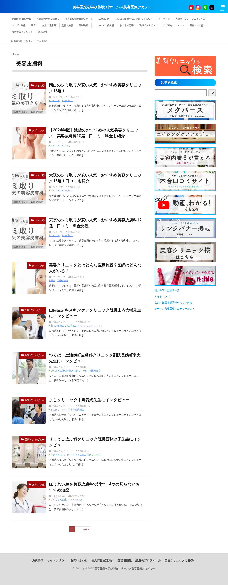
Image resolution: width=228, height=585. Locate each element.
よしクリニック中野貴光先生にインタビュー (89, 400)
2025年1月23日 (74, 97)
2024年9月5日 (73, 187)
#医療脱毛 (95, 371)
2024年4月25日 (84, 367)
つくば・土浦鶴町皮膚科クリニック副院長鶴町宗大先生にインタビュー (95, 358)
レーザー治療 (18, 25)
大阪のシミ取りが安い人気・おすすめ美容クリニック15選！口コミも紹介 (95, 178)
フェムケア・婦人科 (103, 25)
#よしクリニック (58, 410)
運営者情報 (125, 560)
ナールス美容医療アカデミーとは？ (175, 308)
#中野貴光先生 (76, 410)
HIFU (34, 25)
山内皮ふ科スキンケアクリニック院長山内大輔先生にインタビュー (95, 313)
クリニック (38, 130)
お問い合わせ (79, 560)
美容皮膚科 (42, 41)
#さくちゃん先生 (58, 500)
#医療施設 (62, 281)
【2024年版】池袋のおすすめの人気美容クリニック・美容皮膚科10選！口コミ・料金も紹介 (93, 133)
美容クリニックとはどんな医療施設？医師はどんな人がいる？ (95, 268)
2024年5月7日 (83, 322)
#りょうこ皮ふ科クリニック (85, 455)
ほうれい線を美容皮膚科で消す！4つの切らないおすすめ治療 (94, 487)
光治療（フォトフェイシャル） (191, 19)
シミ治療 (40, 85)
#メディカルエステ (59, 455)
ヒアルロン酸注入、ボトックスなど (134, 19)
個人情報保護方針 (102, 560)
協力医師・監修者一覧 (167, 290)
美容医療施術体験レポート (79, 19)
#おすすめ (54, 101)
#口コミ (66, 146)
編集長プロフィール (148, 560)
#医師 (52, 281)
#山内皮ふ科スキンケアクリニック (85, 326)
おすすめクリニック (22, 32)
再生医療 (83, 25)
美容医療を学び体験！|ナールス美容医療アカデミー (114, 7)
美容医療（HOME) (21, 19)
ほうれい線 (38, 485)
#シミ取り (67, 101)
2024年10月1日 (76, 142)
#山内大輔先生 (56, 326)
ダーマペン (164, 19)
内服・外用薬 (49, 25)
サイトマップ (162, 296)
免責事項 (37, 560)
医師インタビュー (148, 25)
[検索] (212, 92)
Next (85, 529)
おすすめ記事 (127, 25)
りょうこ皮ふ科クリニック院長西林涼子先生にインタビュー (95, 442)
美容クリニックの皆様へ (180, 560)
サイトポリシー (57, 560)
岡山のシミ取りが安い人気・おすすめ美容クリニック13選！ (95, 88)
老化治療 (42, 32)
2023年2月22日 (76, 496)
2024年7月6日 (76, 277)
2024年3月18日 (84, 451)
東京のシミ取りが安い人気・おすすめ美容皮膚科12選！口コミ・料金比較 (95, 223)
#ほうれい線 (75, 500)
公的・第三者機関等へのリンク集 (173, 302)
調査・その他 (196, 25)
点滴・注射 (67, 25)
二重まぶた (104, 19)
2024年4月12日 (84, 406)
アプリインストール (173, 25)
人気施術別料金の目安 (48, 19)
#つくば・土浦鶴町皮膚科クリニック (68, 371)
